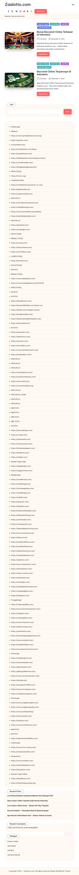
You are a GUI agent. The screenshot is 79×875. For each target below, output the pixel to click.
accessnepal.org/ (18, 145)
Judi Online (55, 24)
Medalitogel (16, 475)
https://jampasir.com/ (20, 502)
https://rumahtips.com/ (20, 582)
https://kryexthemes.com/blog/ (24, 149)
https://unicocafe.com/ (20, 381)
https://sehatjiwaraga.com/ (22, 207)
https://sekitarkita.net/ (20, 578)
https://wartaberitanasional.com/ (25, 203)
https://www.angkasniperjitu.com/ (25, 707)
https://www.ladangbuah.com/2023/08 (27, 283)
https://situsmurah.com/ (21, 439)
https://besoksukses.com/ (21, 569)
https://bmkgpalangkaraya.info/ (24, 167)
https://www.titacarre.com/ (22, 622)
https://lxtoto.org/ (18, 176)
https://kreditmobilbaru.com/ (23, 542)
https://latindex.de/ (19, 680)
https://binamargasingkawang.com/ (25, 636)
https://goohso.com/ (19, 140)
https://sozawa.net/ (19, 243)
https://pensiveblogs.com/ (22, 430)
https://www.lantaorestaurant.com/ (25, 609)
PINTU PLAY (16, 390)
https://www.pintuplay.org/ (22, 386)
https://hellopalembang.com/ (23, 515)
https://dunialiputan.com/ (21, 301)
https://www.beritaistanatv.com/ (24, 350)
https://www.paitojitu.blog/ (22, 712)
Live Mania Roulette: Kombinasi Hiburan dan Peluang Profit (30, 796)
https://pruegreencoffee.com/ (23, 685)
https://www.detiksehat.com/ (23, 279)
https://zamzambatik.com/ (22, 662)
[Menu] (73, 4)
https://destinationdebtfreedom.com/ (26, 319)
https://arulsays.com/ (20, 720)
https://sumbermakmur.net (22, 194)
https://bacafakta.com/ (20, 346)
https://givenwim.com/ (20, 332)
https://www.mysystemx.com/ (23, 564)
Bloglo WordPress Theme (60, 871)
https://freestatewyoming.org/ (23, 783)
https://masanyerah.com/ (21, 524)
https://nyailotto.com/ (20, 560)
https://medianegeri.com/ (21, 658)
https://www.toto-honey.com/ (23, 747)
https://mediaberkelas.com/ (22, 645)
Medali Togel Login (18, 462)
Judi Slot (65, 24)
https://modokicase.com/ (21, 479)
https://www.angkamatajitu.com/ (24, 703)
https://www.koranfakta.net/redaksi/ (26, 212)
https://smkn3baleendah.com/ (23, 216)
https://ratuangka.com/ (20, 229)
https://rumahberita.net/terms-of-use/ (27, 185)
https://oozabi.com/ (19, 435)
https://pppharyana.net (20, 189)
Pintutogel (15, 653)
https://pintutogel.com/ (20, 323)
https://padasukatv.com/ (21, 354)
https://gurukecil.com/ (20, 225)
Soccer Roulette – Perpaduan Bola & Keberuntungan (28, 811)
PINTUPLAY (15, 198)
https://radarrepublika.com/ (22, 604)
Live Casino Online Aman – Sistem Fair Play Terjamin (28, 806)
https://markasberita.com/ (22, 372)
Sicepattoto (16, 756)
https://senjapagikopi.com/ (22, 591)
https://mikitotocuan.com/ (21, 627)
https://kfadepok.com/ (20, 596)
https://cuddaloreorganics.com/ (24, 694)
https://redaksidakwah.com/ (22, 555)
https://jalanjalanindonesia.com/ (24, 587)
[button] (40, 11)
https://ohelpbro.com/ (20, 613)
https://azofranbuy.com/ (21, 252)
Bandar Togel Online (19, 774)
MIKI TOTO (15, 421)
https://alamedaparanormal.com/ (24, 528)
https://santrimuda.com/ (21, 520)
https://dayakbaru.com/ (21, 778)
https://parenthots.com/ (21, 631)
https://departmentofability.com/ (24, 738)
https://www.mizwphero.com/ (23, 689)
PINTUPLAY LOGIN (18, 395)
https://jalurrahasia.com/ (21, 667)
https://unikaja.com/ (19, 457)
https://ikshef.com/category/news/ (25, 310)
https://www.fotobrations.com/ (24, 725)
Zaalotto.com (18, 4)
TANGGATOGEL (17, 180)
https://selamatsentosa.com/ (23, 551)
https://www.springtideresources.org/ (26, 136)
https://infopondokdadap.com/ (23, 511)
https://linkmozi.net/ (19, 537)
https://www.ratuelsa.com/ (22, 640)
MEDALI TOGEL (17, 238)
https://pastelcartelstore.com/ (23, 377)
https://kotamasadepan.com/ (23, 448)
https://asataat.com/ (19, 341)
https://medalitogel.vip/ (20, 493)
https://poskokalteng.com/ (22, 546)
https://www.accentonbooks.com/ (25, 676)
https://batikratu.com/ (20, 453)
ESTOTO (14, 270)
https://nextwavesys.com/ (22, 444)
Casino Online (43, 24)
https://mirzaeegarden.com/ (22, 488)
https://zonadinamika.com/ (22, 162)
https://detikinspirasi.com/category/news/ (28, 158)
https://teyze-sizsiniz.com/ (22, 573)
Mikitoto (14, 131)
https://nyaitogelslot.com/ (21, 618)
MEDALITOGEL (17, 274)
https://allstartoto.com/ (21, 337)
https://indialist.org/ (19, 497)
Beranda (7, 16)
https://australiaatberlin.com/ (23, 765)
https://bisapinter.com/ (20, 770)
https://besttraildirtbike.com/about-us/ (27, 305)
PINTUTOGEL (16, 171)
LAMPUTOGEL (17, 256)
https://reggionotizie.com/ (21, 471)
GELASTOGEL (16, 265)
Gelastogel (15, 127)
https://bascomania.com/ (21, 247)
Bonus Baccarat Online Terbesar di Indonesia (55, 33)
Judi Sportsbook (44, 28)
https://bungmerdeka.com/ (22, 314)
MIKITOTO (15, 408)
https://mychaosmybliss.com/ (23, 752)
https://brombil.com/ (19, 261)
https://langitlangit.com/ (21, 466)
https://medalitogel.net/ (21, 484)
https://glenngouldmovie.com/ (23, 671)
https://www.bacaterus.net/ (22, 533)
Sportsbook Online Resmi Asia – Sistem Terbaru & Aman (29, 815)
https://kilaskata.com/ (20, 506)
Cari (11, 104)
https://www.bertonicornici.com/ (24, 649)
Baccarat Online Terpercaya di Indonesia (54, 73)
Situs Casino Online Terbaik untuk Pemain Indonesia (27, 801)
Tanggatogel (16, 600)
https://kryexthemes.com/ (21, 154)
